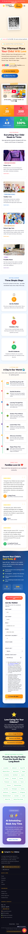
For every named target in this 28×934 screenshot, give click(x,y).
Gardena (23, 789)
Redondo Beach (17, 785)
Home (2, 876)
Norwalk (14, 778)
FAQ (2, 882)
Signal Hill (22, 768)
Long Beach (5, 768)
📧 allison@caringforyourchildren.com (11, 867)
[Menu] (24, 6)
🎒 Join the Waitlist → (10, 71)
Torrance (9, 785)
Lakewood (14, 768)
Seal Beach (15, 775)
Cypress (23, 775)
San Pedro (6, 789)
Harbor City (7, 799)
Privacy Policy (11, 664)
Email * (7, 623)
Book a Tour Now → (14, 839)
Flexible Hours (4, 897)
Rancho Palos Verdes (18, 799)
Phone (7, 629)
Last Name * (8, 616)
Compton (15, 782)
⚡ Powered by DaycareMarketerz (14, 931)
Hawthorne (5, 792)
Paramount (6, 782)
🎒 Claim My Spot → (14, 696)
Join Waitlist (18, 5)
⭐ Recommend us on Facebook (14, 742)
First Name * (8, 609)
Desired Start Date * (11, 654)
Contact (3, 884)
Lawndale (16, 795)
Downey (21, 778)
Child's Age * (8, 648)
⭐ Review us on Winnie (14, 738)
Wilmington (14, 789)
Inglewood (14, 792)
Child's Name (8, 642)
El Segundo (22, 792)
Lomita (23, 795)
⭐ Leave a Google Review (14, 734)
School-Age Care (5, 895)
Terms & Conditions (14, 663)
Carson (22, 782)
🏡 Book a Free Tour (9, 76)
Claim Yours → (14, 2)
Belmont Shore (6, 771)
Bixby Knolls (16, 771)
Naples (23, 771)
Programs (3, 878)
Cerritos (7, 778)
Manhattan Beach (7, 795)
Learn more (7, 173)
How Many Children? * (11, 635)
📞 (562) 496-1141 (5, 869)
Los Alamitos (6, 775)
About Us (3, 880)
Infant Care (3, 891)
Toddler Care (4, 893)
